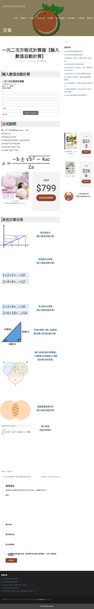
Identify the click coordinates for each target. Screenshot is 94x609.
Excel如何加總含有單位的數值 (74, 64)
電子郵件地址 (10, 534)
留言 (8, 495)
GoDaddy (41, 599)
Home (16, 18)
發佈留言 (43, 61)
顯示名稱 (9, 524)
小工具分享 (80, 18)
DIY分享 (32, 18)
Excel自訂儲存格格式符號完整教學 (75, 95)
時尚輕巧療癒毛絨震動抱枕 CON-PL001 (15, 203)
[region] (45, 282)
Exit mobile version (47, 606)
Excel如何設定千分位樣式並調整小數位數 (77, 74)
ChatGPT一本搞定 (70, 176)
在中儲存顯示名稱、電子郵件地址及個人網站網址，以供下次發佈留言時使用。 (32, 554)
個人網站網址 (10, 544)
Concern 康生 (15, 201)
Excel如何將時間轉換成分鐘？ (74, 51)
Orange (32, 61)
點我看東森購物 (46, 198)
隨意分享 (90, 18)
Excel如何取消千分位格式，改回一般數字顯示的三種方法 (17, 591)
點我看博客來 (86, 152)
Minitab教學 (60, 18)
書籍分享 (24, 18)
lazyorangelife (14, 6)
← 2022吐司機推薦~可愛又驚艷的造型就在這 (16, 477)
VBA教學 (50, 18)
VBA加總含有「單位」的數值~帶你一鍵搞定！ (14, 585)
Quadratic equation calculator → (51, 477)
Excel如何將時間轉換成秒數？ (74, 55)
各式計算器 (71, 18)
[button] (30, 113)
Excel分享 (41, 18)
